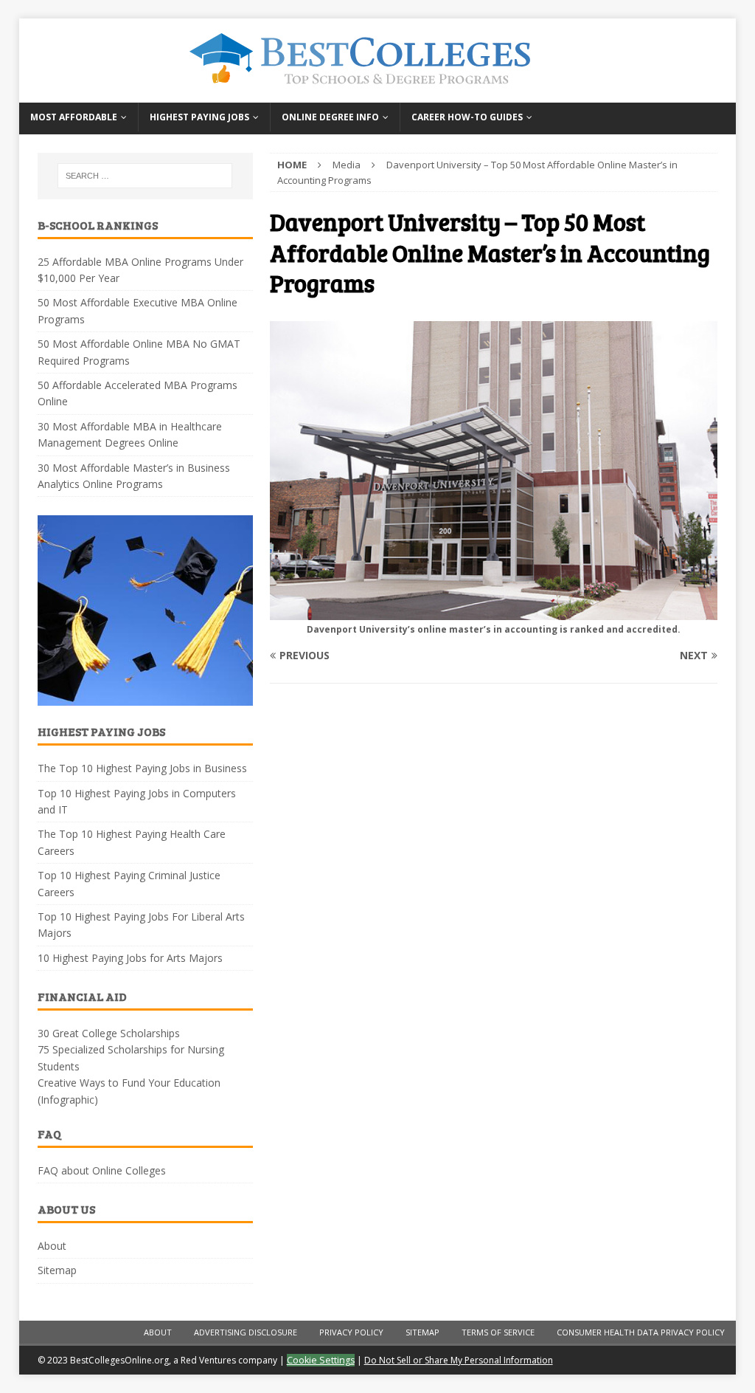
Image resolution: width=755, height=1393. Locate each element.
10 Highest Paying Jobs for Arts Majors (130, 958)
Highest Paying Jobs (199, 117)
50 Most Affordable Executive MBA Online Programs (137, 310)
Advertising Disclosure (245, 1332)
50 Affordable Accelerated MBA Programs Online (137, 393)
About (52, 1246)
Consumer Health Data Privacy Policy (641, 1332)
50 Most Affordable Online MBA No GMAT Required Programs (139, 352)
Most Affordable (73, 117)
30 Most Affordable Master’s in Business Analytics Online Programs (134, 476)
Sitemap (57, 1270)
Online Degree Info (330, 117)
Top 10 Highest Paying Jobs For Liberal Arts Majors (141, 924)
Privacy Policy (351, 1332)
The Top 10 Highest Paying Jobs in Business (142, 768)
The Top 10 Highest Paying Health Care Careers (132, 842)
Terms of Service (498, 1332)
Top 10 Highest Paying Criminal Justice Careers (129, 883)
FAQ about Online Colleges (102, 1170)
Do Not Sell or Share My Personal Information (458, 1360)
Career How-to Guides (467, 117)
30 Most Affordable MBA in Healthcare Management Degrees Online (130, 434)
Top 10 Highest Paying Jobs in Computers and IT (137, 801)
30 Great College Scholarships (109, 1033)
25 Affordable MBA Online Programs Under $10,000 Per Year (140, 270)
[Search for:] (145, 175)
